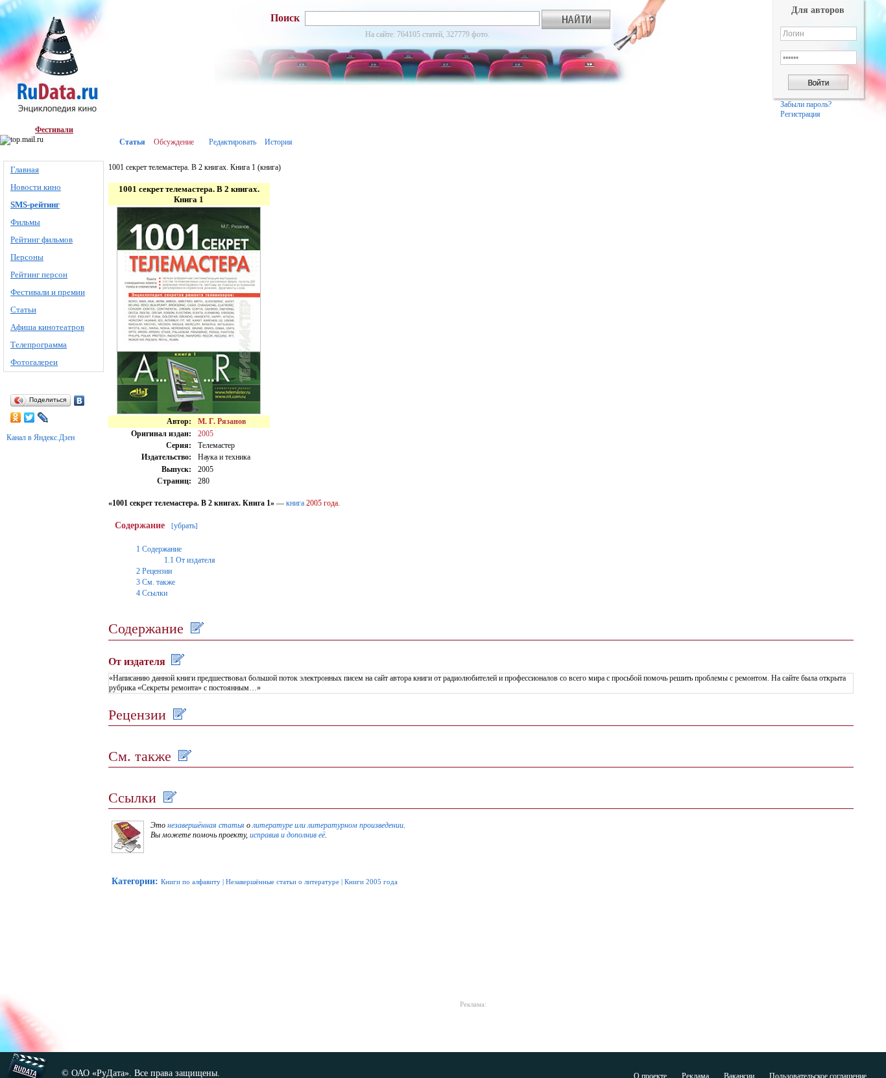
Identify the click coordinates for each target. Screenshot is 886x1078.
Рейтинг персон (38, 274)
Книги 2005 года (371, 881)
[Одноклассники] (16, 417)
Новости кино (35, 187)
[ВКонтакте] (79, 400)
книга (295, 503)
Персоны (26, 257)
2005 (205, 433)
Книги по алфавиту (191, 881)
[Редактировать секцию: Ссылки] (168, 798)
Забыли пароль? (806, 104)
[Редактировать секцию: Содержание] (195, 628)
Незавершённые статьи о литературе (282, 881)
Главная (24, 169)
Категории (133, 881)
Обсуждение (174, 141)
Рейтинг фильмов (41, 239)
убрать (184, 525)
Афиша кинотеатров (47, 327)
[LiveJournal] (43, 417)
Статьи (23, 309)
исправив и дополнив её (287, 834)
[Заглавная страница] (54, 62)
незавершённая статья (206, 825)
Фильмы (25, 222)
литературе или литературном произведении (327, 825)
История (279, 141)
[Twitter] (29, 417)
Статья (132, 141)
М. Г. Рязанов (222, 421)
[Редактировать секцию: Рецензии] (178, 715)
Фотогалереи (34, 362)
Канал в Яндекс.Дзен (40, 437)
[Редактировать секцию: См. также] (183, 756)
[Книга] (128, 850)
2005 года (322, 503)
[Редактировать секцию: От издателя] (176, 661)
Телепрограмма (38, 344)
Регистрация (800, 114)
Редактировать (232, 141)
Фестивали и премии (47, 292)
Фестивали (54, 129)
